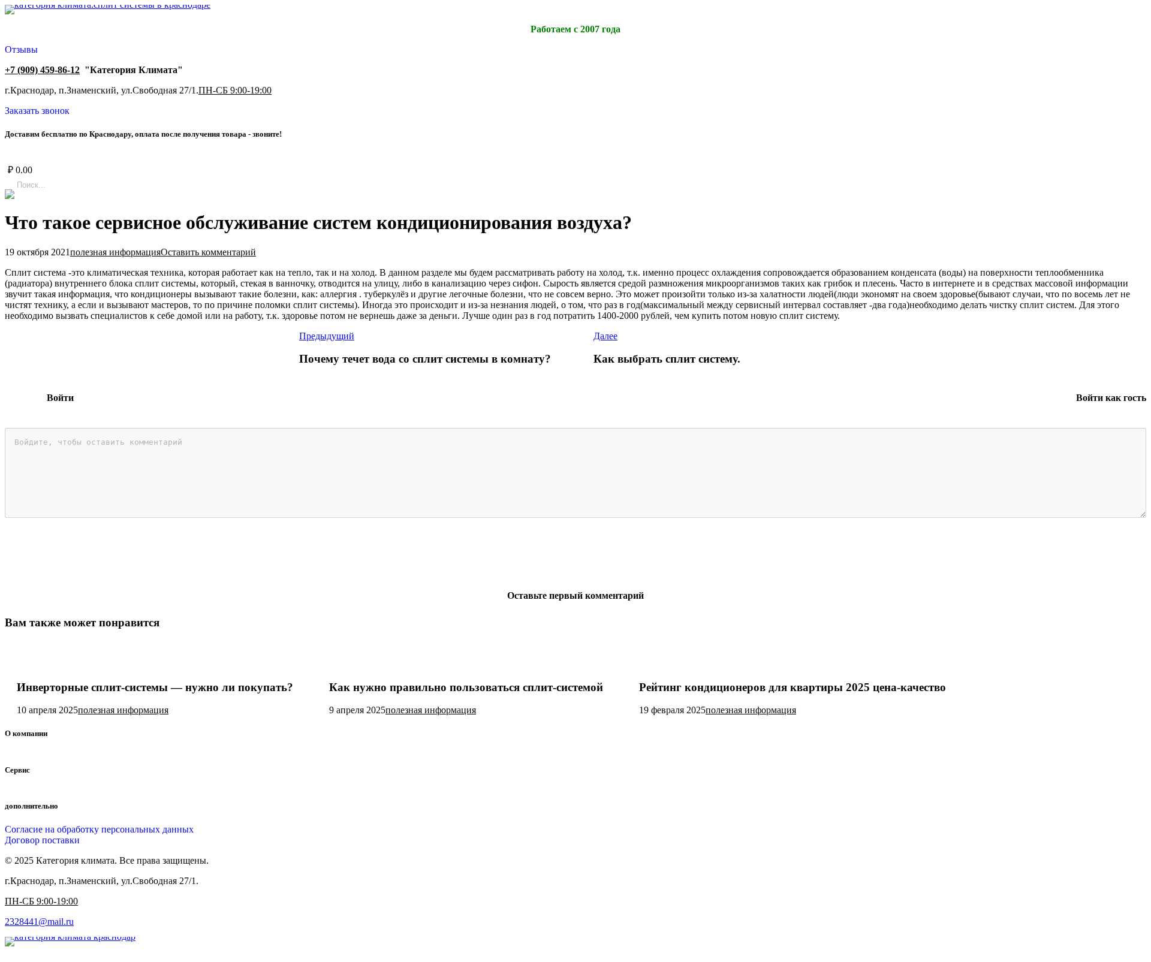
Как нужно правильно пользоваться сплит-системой (466, 687)
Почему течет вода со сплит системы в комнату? (425, 358)
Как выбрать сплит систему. (666, 358)
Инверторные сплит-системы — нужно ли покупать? (155, 687)
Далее (605, 336)
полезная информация (115, 252)
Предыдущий (326, 336)
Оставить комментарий (208, 252)
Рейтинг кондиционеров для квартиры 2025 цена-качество (792, 687)
